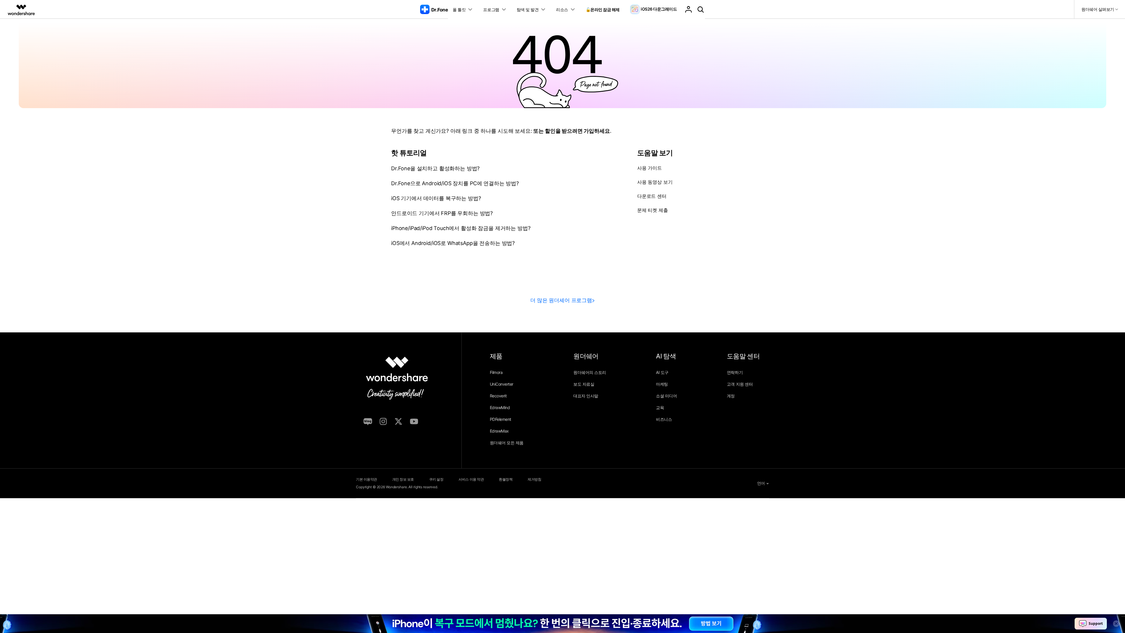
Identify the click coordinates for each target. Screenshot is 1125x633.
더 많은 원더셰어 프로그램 (561, 300)
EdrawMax (499, 430)
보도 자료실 (583, 384)
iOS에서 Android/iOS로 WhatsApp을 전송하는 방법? (453, 243)
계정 (731, 395)
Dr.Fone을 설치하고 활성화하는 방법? (435, 168)
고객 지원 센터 (740, 384)
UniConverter (501, 384)
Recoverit (498, 395)
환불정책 (505, 479)
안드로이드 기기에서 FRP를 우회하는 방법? (442, 213)
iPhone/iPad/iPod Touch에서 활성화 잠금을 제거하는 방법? (460, 228)
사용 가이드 (649, 168)
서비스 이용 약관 (471, 479)
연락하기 (735, 372)
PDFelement (500, 419)
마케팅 (662, 384)
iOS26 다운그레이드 (659, 8)
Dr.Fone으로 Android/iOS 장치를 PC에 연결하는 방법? (455, 183)
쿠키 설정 (436, 479)
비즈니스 (664, 419)
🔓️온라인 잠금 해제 (603, 9)
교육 (660, 407)
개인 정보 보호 (403, 479)
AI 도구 (662, 372)
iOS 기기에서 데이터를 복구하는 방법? (436, 198)
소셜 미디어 (666, 395)
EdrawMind (500, 407)
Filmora (496, 372)
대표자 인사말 (585, 395)
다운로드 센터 (652, 196)
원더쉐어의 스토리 (589, 372)
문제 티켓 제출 (652, 210)
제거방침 (534, 479)
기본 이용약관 (366, 479)
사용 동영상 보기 (655, 182)
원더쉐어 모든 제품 (507, 442)
